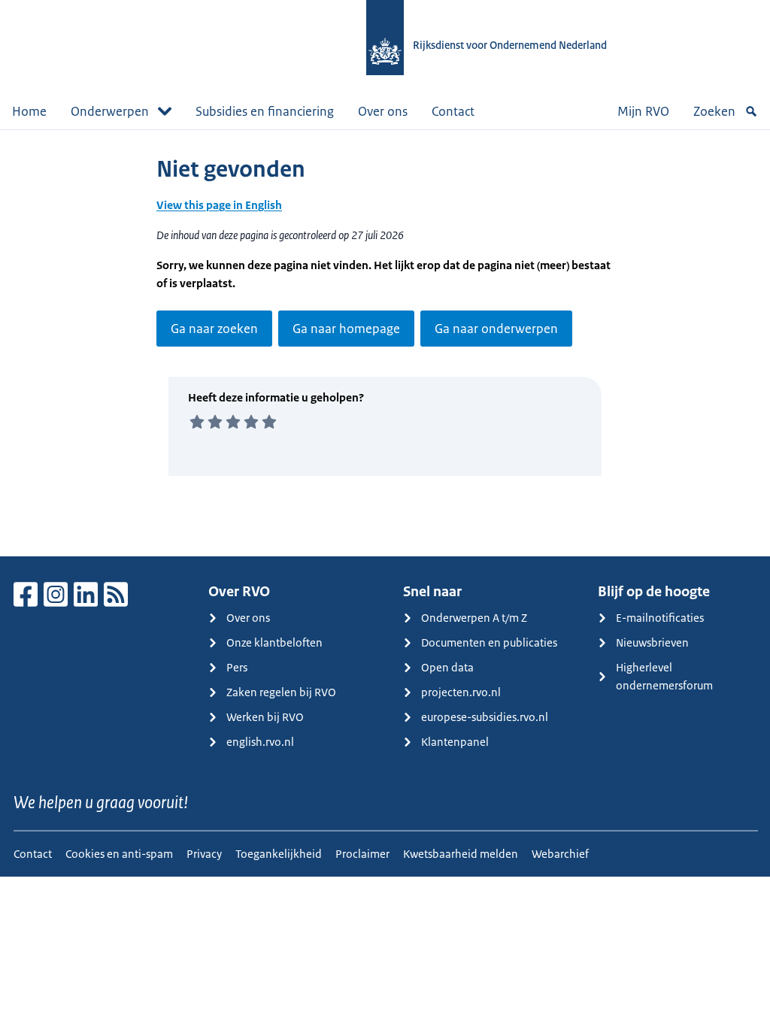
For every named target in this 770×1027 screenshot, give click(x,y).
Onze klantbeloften (274, 642)
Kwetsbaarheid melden (460, 854)
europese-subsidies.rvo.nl (484, 717)
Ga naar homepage (346, 328)
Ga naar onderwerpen (496, 328)
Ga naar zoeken (214, 328)
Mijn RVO (643, 111)
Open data (447, 667)
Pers (236, 667)
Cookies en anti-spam (119, 854)
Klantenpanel (455, 742)
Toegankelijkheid (278, 854)
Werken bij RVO (265, 717)
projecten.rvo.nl (461, 692)
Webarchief (560, 854)
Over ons (383, 111)
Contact (453, 111)
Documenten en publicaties (489, 642)
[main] (385, 342)
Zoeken (714, 111)
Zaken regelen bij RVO (281, 692)
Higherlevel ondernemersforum (664, 676)
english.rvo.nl (260, 742)
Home (29, 111)
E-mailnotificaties (660, 617)
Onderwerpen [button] (110, 111)
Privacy (204, 854)
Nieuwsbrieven (652, 642)
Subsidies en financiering (265, 111)
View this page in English (219, 205)
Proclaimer (362, 854)
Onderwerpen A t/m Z (474, 617)
